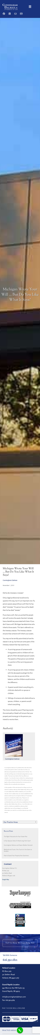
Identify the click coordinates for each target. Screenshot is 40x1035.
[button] (30, 7)
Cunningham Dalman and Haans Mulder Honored (18, 845)
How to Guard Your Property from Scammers (16, 855)
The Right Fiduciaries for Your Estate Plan (15, 836)
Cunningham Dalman (10, 580)
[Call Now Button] (20, 1030)
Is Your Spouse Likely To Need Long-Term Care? (17, 841)
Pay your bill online (13, 1008)
